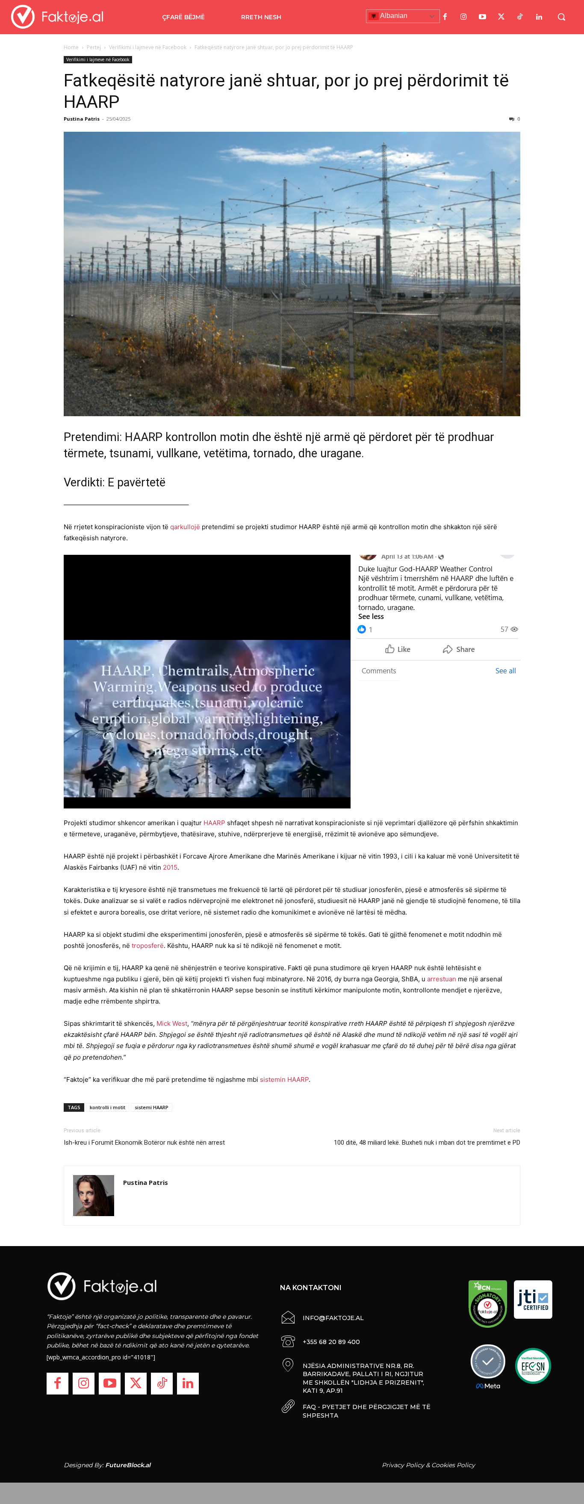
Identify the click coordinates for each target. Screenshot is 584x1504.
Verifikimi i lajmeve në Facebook (147, 47)
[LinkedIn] (539, 17)
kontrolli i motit (107, 1107)
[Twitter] (501, 17)
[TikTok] (520, 17)
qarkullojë (185, 527)
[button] (561, 16)
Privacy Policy (403, 1465)
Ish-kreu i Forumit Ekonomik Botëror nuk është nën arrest (144, 1142)
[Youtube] (482, 17)
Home (71, 47)
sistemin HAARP (284, 1079)
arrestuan (441, 979)
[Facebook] (445, 17)
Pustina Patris (82, 118)
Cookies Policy (453, 1465)
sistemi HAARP (151, 1107)
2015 (170, 867)
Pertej (94, 47)
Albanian (393, 15)
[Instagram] (464, 17)
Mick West (171, 1023)
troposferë (148, 945)
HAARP (214, 823)
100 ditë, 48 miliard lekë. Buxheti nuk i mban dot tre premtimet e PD (427, 1142)
